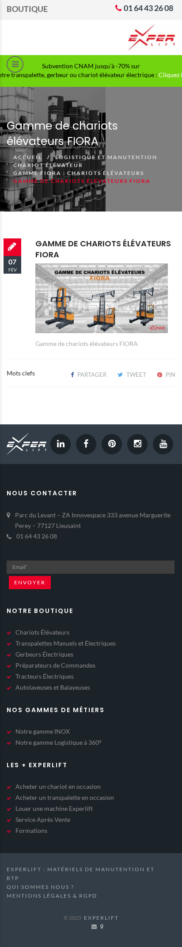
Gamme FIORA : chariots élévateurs (78, 173)
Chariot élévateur (48, 165)
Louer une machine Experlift (54, 808)
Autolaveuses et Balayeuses (52, 687)
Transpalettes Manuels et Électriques (65, 643)
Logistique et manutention (106, 157)
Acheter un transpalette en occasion (64, 797)
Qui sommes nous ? (40, 887)
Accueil (27, 157)
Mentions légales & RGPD (52, 895)
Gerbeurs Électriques (44, 654)
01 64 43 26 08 (147, 8)
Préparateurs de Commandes (55, 665)
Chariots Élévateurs (42, 632)
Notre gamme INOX (42, 731)
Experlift (101, 917)
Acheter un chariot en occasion (58, 786)
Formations (31, 830)
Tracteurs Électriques (44, 676)
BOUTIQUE (27, 9)
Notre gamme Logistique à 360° (58, 742)
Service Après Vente (42, 819)
